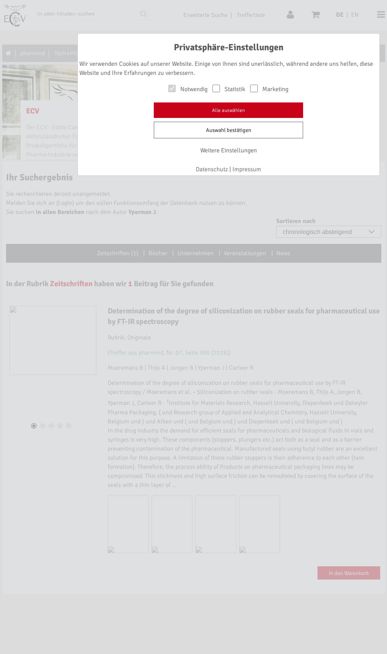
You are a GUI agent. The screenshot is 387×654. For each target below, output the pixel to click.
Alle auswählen (228, 110)
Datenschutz (212, 169)
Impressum (246, 169)
